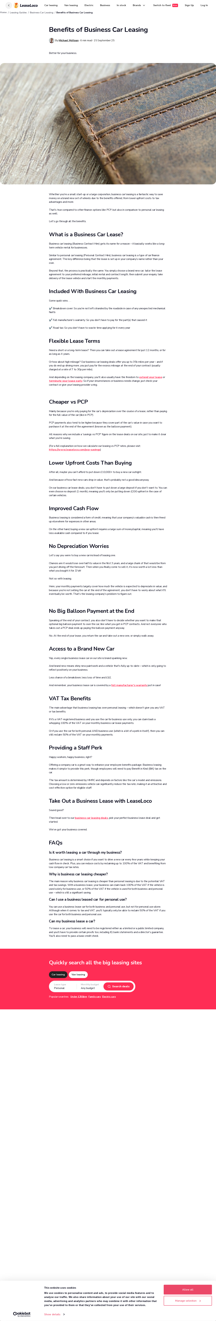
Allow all (187, 1289)
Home (3, 12)
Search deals (121, 986)
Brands (137, 5)
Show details (52, 1314)
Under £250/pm (78, 996)
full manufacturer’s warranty (129, 685)
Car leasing (51, 5)
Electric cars (109, 996)
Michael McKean (69, 40)
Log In (204, 5)
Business (105, 5)
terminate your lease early (65, 381)
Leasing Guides (18, 12)
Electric (89, 5)
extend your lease (150, 377)
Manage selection (186, 1300)
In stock (121, 5)
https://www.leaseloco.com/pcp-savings (74, 450)
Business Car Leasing (41, 12)
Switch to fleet (165, 5)
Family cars (94, 996)
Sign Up (189, 5)
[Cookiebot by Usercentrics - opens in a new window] (22, 1314)
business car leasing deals (91, 818)
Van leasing (71, 5)
